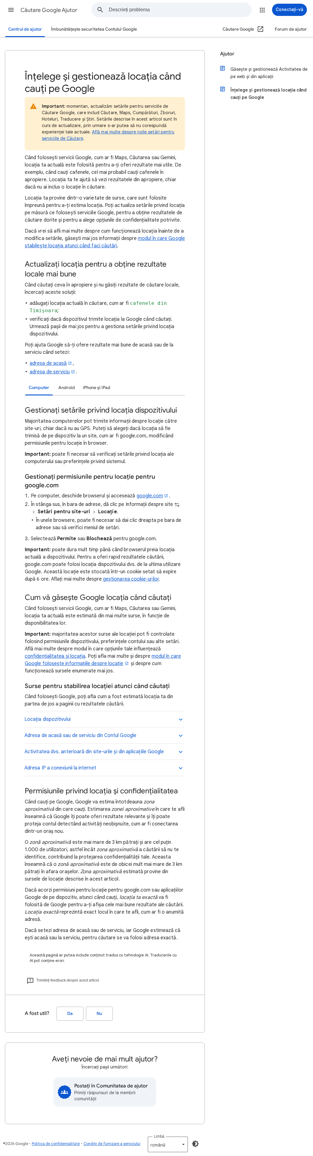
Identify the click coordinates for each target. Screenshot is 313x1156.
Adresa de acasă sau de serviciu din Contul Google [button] (80, 735)
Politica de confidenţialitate (56, 1143)
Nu (99, 1013)
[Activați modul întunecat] (195, 1143)
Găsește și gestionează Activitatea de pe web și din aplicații (268, 72)
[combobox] (180, 10)
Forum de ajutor (291, 29)
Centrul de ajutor (25, 29)
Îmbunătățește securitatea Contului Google (94, 29)
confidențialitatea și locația (55, 656)
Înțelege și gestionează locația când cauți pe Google (268, 93)
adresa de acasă (48, 363)
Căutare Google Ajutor (48, 10)
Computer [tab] (39, 387)
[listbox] (168, 1144)
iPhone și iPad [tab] (96, 387)
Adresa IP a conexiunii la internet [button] (60, 768)
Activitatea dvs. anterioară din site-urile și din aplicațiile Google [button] (94, 752)
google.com (150, 496)
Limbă (159, 1136)
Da (70, 1013)
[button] (11, 9)
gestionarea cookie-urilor (131, 579)
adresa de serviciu (50, 372)
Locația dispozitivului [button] (47, 719)
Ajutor (227, 54)
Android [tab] (66, 387)
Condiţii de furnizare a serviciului (111, 1143)
